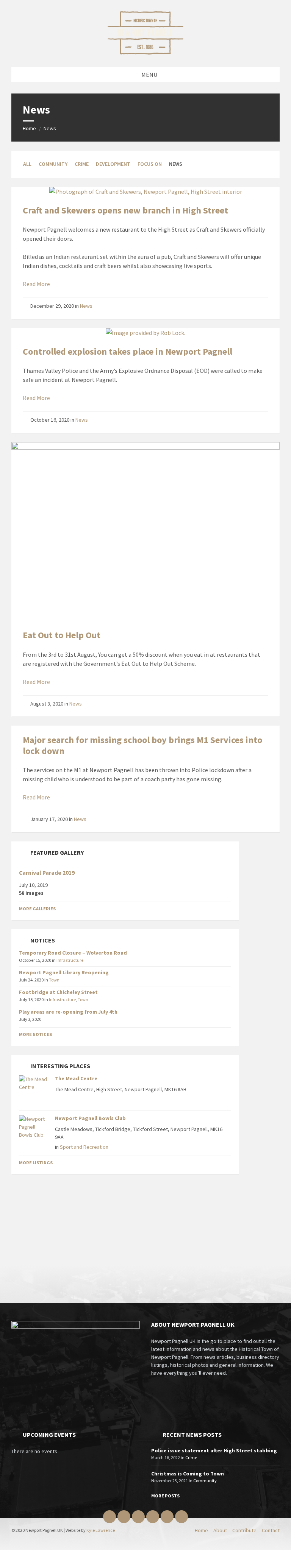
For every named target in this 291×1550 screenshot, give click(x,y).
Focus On (150, 163)
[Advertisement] (125, 1236)
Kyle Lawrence (100, 1530)
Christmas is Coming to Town (187, 1473)
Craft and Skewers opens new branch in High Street (125, 210)
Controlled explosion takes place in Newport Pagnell (127, 351)
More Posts (165, 1496)
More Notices (35, 1034)
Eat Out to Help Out (61, 635)
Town (54, 980)
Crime (82, 163)
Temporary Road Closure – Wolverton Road (73, 952)
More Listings (36, 1162)
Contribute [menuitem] (244, 1530)
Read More (36, 284)
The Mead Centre (76, 1078)
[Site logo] (145, 52)
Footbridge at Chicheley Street (58, 992)
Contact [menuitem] (271, 1530)
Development (113, 163)
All (27, 163)
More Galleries (37, 908)
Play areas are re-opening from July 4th (68, 1011)
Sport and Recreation (84, 1146)
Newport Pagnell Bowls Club (90, 1118)
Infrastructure (69, 960)
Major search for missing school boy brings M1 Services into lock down (142, 745)
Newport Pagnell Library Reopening (64, 972)
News (50, 128)
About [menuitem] (220, 1530)
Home (29, 128)
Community (53, 163)
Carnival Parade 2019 (47, 872)
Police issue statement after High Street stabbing (214, 1450)
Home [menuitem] (201, 1530)
